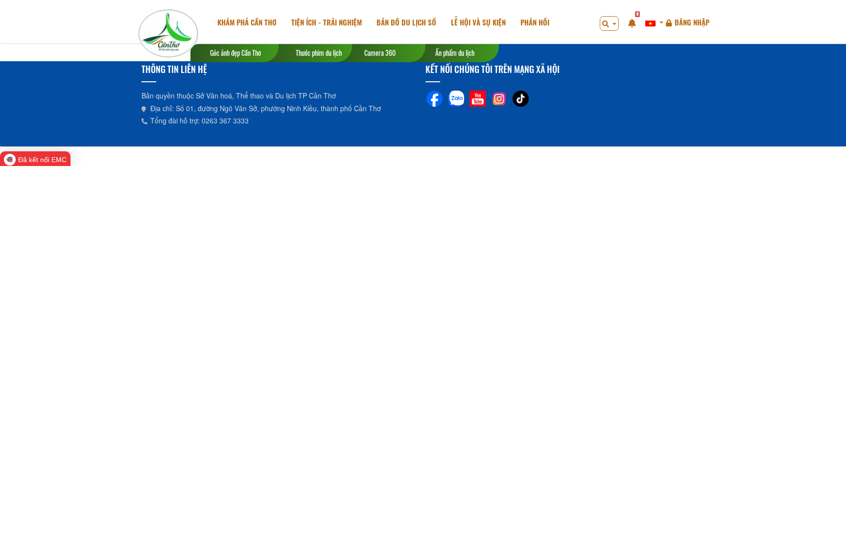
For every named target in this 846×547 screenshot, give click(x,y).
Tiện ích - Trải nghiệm (326, 22)
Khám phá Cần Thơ (247, 22)
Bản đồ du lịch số (406, 22)
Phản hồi (534, 22)
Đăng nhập (692, 22)
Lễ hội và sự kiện (478, 22)
